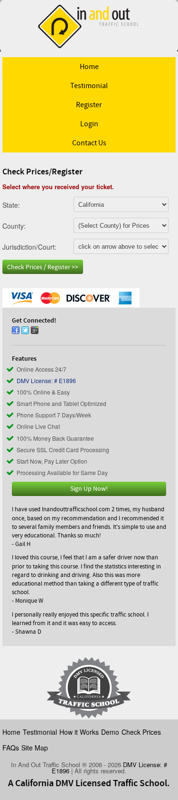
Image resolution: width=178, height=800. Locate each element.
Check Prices (141, 732)
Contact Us (89, 143)
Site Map (34, 747)
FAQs (10, 747)
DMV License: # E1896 (46, 380)
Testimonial (89, 85)
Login (89, 124)
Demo (110, 732)
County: (14, 225)
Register (89, 105)
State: (11, 204)
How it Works (79, 732)
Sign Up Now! (89, 489)
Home (89, 66)
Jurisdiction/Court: (29, 246)
